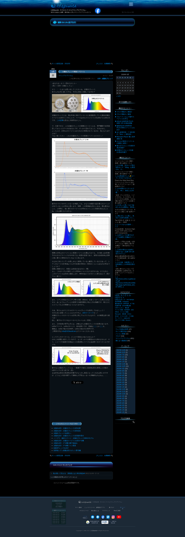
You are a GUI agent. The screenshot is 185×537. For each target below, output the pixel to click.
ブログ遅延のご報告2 (124, 112)
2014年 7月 (121, 401)
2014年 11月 (121, 391)
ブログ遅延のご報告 (124, 114)
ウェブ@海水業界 (122, 329)
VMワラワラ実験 (120, 320)
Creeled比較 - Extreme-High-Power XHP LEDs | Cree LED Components (125, 231)
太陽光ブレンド (107, 78)
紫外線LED (118, 303)
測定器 (124, 314)
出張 (132, 310)
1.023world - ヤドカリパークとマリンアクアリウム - (69, 10)
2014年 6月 (121, 403)
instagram (113, 517)
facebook (102, 517)
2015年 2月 (121, 385)
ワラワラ (120, 318)
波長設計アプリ (100, 507)
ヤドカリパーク (84, 510)
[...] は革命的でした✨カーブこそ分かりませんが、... (125, 177)
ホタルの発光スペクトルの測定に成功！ (125, 142)
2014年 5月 (121, 405)
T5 (115, 318)
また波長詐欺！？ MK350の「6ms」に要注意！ (126, 133)
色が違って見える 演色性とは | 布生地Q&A (69, 473)
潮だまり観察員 (121, 341)
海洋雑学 (127, 310)
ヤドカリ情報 (124, 312)
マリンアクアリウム (65, 75)
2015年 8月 (121, 371)
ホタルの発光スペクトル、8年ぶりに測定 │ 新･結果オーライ (125, 211)
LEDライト (120, 297)
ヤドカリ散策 (119, 310)
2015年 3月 (121, 382)
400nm (117, 312)
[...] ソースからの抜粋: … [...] (124, 225)
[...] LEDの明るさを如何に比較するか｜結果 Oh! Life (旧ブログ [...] (125, 251)
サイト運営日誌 (121, 331)
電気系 (127, 308)
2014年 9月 (121, 396)
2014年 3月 (121, 408)
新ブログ (111, 507)
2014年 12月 (121, 389)
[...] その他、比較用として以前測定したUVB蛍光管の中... (125, 264)
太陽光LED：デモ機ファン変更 (65, 445)
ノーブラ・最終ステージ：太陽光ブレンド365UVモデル (74, 438)
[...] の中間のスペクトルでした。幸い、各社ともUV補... (125, 190)
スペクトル (125, 295)
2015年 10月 (121, 366)
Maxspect (118, 314)
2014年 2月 (121, 410)
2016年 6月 (121, 357)
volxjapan (125, 301)
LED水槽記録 (126, 305)
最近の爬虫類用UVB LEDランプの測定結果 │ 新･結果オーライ (125, 258)
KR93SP (126, 303)
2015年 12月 (121, 364)
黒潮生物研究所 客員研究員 (94, 522)
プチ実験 (131, 316)
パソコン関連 (120, 334)
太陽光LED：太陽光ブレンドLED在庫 (67, 428)
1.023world (93, 530)
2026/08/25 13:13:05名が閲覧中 (59, 505)
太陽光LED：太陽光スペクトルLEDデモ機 (69, 441)
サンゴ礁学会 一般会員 (112, 522)
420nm (129, 314)
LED (99, 78)
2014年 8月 (121, 398)
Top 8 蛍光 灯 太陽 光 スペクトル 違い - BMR (125, 221)
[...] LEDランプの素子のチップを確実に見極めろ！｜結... (125, 237)
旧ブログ (122, 507)
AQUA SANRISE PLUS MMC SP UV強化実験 (125, 122)
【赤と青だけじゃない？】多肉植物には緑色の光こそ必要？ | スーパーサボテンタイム (124, 272)
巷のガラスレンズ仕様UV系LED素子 (126, 146)
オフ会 (132, 303)
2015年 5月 (121, 378)
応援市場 (118, 305)
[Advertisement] (70, 42)
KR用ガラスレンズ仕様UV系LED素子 (125, 151)
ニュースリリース (89, 507)
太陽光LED (127, 318)
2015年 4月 (121, 380)
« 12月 (118, 96)
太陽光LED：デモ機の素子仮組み (66, 443)
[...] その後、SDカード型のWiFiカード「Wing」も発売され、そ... (125, 167)
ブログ (118, 336)
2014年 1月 (121, 412)
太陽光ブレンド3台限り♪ (62, 433)
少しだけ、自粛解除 (103, 63)
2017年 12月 (121, 350)
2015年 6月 (121, 375)
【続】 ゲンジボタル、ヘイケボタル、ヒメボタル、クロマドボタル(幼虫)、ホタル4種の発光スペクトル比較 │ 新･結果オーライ (125, 199)
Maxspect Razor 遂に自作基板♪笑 (126, 137)
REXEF (97, 517)
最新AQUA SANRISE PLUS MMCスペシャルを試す (126, 128)
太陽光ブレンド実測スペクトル (73, 71)
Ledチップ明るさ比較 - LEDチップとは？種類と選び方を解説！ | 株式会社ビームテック (125, 244)
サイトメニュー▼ (128, 12)
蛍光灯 (117, 316)
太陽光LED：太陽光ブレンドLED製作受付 (69, 436)
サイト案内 (78, 507)
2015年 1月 (121, 387)
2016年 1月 (121, 361)
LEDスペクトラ (88, 313)
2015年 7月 (121, 373)
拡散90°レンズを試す (61, 448)
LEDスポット (120, 299)
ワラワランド (106, 510)
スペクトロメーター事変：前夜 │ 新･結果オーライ (124, 162)
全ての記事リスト (125, 102)
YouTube (119, 517)
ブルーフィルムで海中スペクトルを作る (125, 118)
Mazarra (128, 320)
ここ (94, 326)
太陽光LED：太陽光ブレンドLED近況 (67, 431)
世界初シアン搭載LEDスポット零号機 (67, 450)
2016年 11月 (121, 352)
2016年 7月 (121, 355)
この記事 (60, 120)
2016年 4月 (121, 359)
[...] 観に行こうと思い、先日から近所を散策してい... (125, 217)
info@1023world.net (69, 331)
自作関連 (118, 301)
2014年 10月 (121, 394)
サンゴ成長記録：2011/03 (61, 63)
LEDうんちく (119, 308)
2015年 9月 (121, 368)
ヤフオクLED (124, 316)
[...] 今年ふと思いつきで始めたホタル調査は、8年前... (125, 206)
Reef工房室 (117, 510)
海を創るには (95, 510)
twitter (108, 517)
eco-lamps (130, 299)
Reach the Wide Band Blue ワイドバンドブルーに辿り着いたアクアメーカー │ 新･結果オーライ (125, 183)
